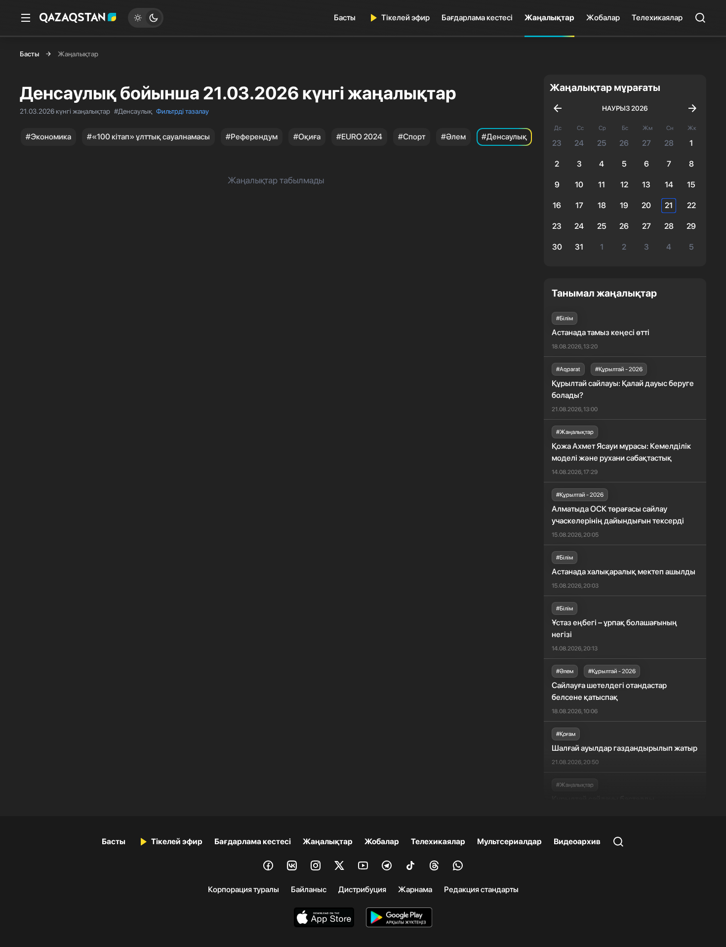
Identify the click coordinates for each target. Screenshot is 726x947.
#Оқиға (307, 136)
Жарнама (415, 889)
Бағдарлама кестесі (477, 17)
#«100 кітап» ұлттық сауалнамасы (148, 136)
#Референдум (252, 136)
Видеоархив (577, 841)
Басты (345, 17)
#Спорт (411, 136)
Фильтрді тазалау (182, 111)
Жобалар (603, 17)
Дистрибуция (362, 889)
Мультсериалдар (509, 841)
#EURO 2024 (359, 136)
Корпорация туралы (243, 889)
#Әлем (453, 136)
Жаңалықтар (549, 17)
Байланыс (308, 889)
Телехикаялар (657, 17)
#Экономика (48, 136)
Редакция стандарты (481, 889)
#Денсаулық (504, 136)
